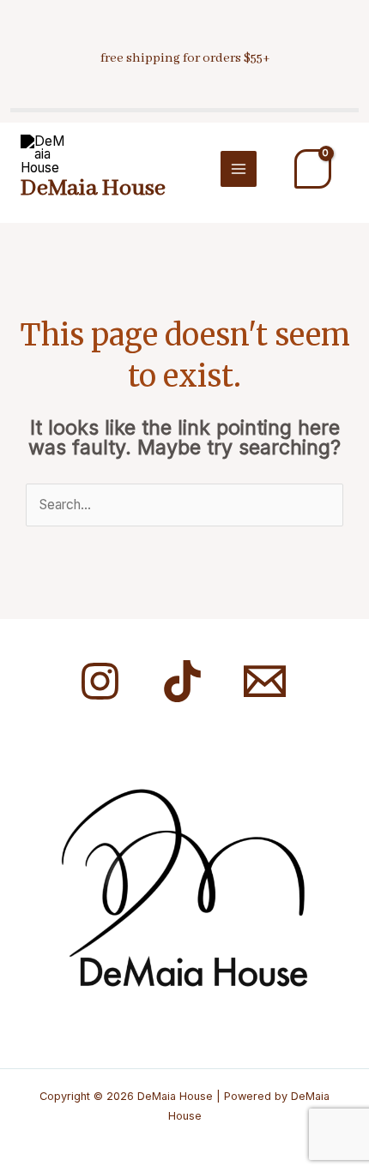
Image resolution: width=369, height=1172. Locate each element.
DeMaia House (93, 188)
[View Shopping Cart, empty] (313, 169)
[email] (267, 681)
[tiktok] (185, 681)
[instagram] (102, 681)
